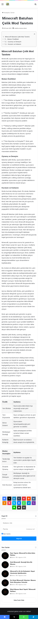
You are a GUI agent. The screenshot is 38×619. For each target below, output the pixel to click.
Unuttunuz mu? (30, 529)
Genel (12, 12)
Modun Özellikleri (13, 39)
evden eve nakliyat (25, 611)
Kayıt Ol (19, 538)
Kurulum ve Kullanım (14, 44)
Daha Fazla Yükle (19, 600)
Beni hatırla (6, 534)
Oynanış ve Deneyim (14, 41)
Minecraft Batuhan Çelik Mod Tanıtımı (17, 37)
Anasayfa (6, 12)
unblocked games (12, 611)
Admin (13, 557)
